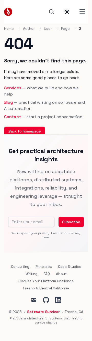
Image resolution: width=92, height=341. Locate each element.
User (48, 28)
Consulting (20, 266)
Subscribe (71, 222)
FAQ (47, 273)
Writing (32, 273)
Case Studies (69, 266)
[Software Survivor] (9, 12)
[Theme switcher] (67, 11)
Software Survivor (43, 311)
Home (9, 28)
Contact (12, 116)
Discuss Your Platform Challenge (46, 281)
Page (65, 28)
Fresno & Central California (46, 288)
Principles (44, 266)
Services (12, 88)
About (61, 273)
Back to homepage (24, 131)
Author (29, 28)
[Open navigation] (82, 11)
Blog (8, 102)
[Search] (51, 11)
